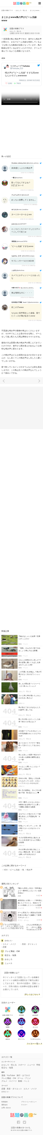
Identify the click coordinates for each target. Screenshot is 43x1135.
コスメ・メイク (9, 944)
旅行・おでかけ (23, 1075)
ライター (24, 1105)
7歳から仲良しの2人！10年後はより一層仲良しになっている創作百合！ (30, 890)
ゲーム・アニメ (24, 1078)
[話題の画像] (21, 3)
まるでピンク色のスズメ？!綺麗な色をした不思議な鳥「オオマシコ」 (30, 816)
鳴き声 (29, 870)
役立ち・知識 (10, 955)
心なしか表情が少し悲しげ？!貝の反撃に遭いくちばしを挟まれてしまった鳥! (30, 662)
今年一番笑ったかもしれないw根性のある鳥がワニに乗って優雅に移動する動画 (29, 804)
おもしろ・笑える (25, 691)
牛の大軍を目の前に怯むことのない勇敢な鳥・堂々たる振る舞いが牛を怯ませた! (29, 851)
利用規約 (4, 1102)
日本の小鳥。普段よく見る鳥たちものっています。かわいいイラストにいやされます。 (29, 780)
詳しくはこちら (31, 994)
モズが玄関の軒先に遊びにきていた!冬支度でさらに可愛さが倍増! (30, 840)
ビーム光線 (15, 870)
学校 (38, 1065)
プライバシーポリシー (29, 1102)
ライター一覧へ (33, 1044)
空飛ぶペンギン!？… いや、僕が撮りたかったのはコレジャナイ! (30, 828)
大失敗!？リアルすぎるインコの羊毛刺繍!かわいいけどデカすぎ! (30, 733)
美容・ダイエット (29, 944)
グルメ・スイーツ (9, 1081)
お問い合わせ (6, 1108)
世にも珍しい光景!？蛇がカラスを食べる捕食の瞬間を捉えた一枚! (30, 757)
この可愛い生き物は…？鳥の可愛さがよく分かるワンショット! (30, 674)
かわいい (22, 703)
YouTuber (11, 1075)
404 (6, 870)
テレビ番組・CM (12, 951)
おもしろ (8, 959)
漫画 (3, 1075)
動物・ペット (23, 644)
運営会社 (4, 1105)
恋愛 (19, 896)
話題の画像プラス (17, 28)
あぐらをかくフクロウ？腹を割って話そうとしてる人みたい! (29, 745)
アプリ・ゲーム (23, 920)
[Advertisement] (21, 130)
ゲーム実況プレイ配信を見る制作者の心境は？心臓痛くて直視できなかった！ (29, 915)
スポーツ (22, 1065)
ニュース (21, 908)
